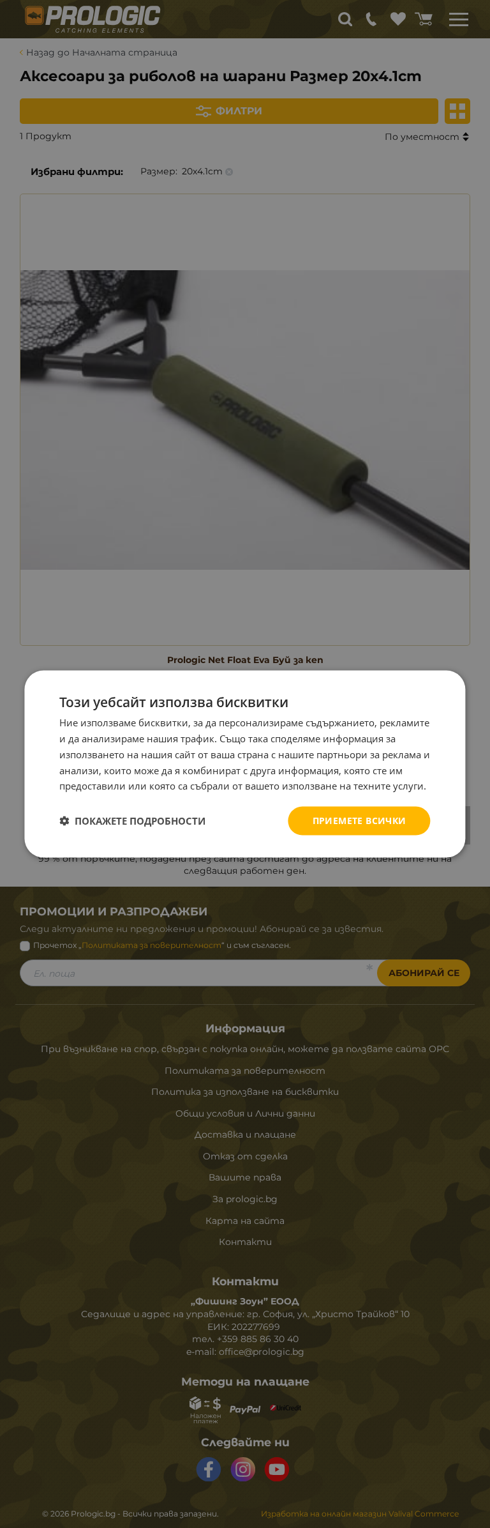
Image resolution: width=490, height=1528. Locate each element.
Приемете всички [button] (359, 820)
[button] (132, 821)
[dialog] (244, 764)
